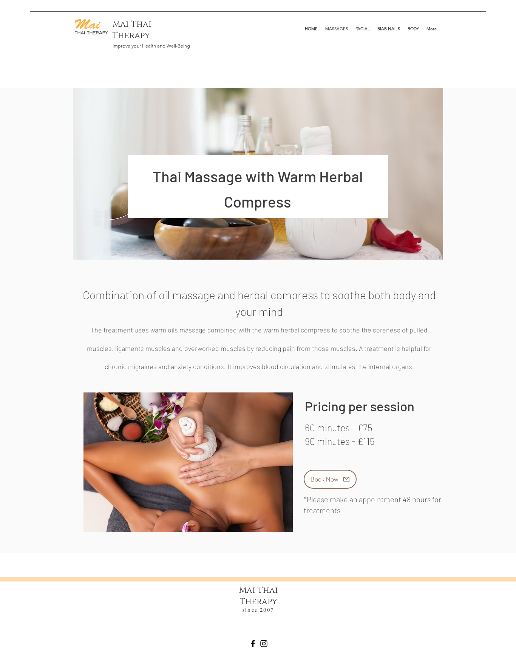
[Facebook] (253, 643)
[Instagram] (264, 643)
